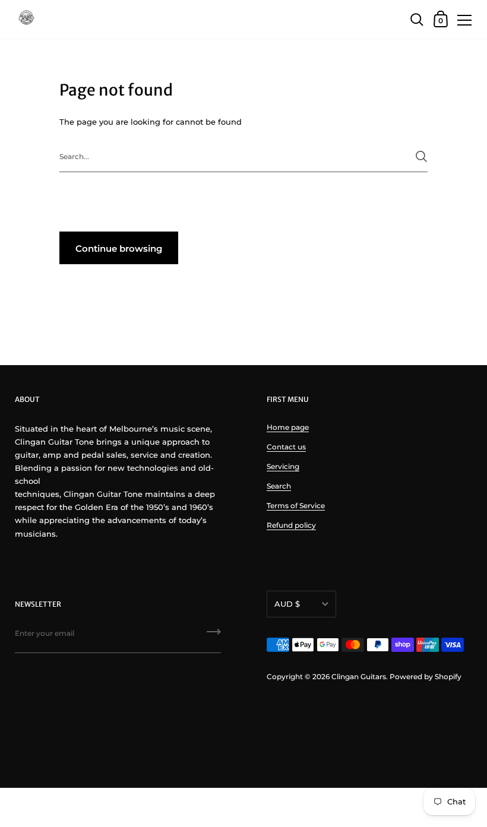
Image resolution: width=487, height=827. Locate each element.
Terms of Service (296, 505)
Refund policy (291, 525)
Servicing (283, 466)
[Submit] (421, 156)
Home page (288, 427)
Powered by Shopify (425, 676)
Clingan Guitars (358, 676)
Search (279, 485)
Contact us (286, 446)
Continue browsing (118, 248)
